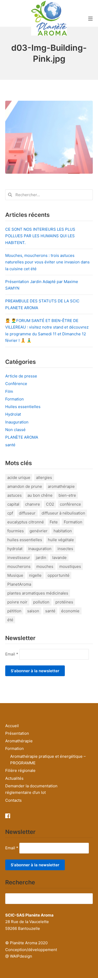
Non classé (15, 429)
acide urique (18, 477)
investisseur (18, 557)
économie (70, 610)
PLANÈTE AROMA (21, 437)
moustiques (70, 566)
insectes (65, 548)
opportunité (59, 575)
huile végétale (61, 539)
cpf (10, 513)
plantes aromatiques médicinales (37, 593)
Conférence (16, 383)
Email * (11, 653)
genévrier (39, 530)
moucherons (19, 566)
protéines (64, 602)
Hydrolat (13, 414)
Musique (15, 575)
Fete (54, 521)
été (10, 619)
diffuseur (27, 513)
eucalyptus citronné (25, 521)
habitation (63, 530)
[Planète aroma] (49, 18)
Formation (14, 399)
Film (9, 391)
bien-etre (67, 495)
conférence (70, 504)
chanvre (32, 504)
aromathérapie (61, 486)
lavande (59, 557)
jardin (41, 557)
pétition (14, 610)
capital (13, 504)
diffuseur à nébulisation (63, 513)
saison (33, 610)
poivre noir (17, 602)
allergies (44, 477)
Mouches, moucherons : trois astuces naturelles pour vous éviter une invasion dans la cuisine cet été (47, 262)
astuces (14, 495)
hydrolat (14, 548)
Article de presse (21, 376)
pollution (41, 602)
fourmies (15, 530)
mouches (44, 566)
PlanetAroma (19, 584)
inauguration (39, 548)
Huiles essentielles (23, 406)
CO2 (50, 504)
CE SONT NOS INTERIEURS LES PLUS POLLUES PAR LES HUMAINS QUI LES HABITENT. (40, 236)
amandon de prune (24, 486)
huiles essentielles (24, 539)
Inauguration (16, 422)
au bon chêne (40, 495)
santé (10, 444)
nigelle (35, 575)
